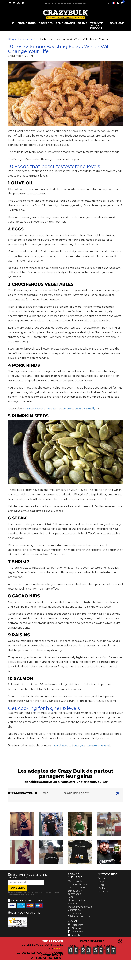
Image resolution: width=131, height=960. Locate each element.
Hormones (23, 39)
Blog (11, 39)
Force (101, 884)
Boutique (117, 22)
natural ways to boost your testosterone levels (81, 745)
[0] (121, 2)
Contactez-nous (77, 887)
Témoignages (65, 22)
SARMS (82, 22)
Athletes (72, 903)
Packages (46, 22)
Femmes (103, 891)
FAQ (70, 897)
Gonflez (102, 878)
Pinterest (77, 928)
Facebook (77, 931)
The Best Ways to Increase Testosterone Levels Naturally (59, 408)
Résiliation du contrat (79, 916)
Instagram (77, 924)
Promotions (27, 22)
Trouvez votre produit (96, 25)
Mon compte (75, 881)
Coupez (102, 881)
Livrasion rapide (76, 900)
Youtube (76, 935)
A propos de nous (77, 884)
